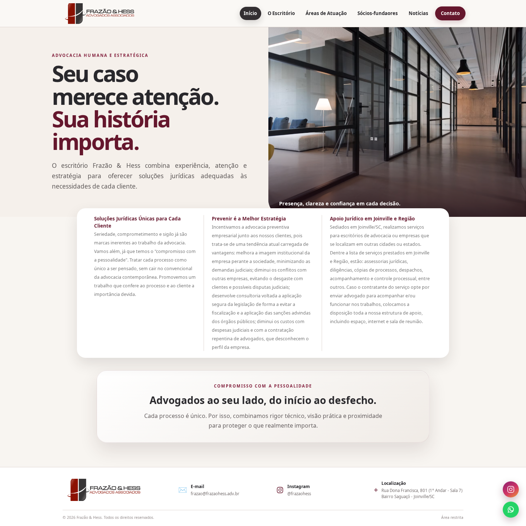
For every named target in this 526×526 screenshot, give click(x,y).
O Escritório (281, 13)
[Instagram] (511, 490)
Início (250, 13)
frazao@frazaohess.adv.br (215, 493)
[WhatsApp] (511, 509)
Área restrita (452, 517)
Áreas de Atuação (326, 13)
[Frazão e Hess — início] (99, 13)
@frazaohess (299, 493)
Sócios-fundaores (377, 13)
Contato (450, 13)
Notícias (418, 13)
